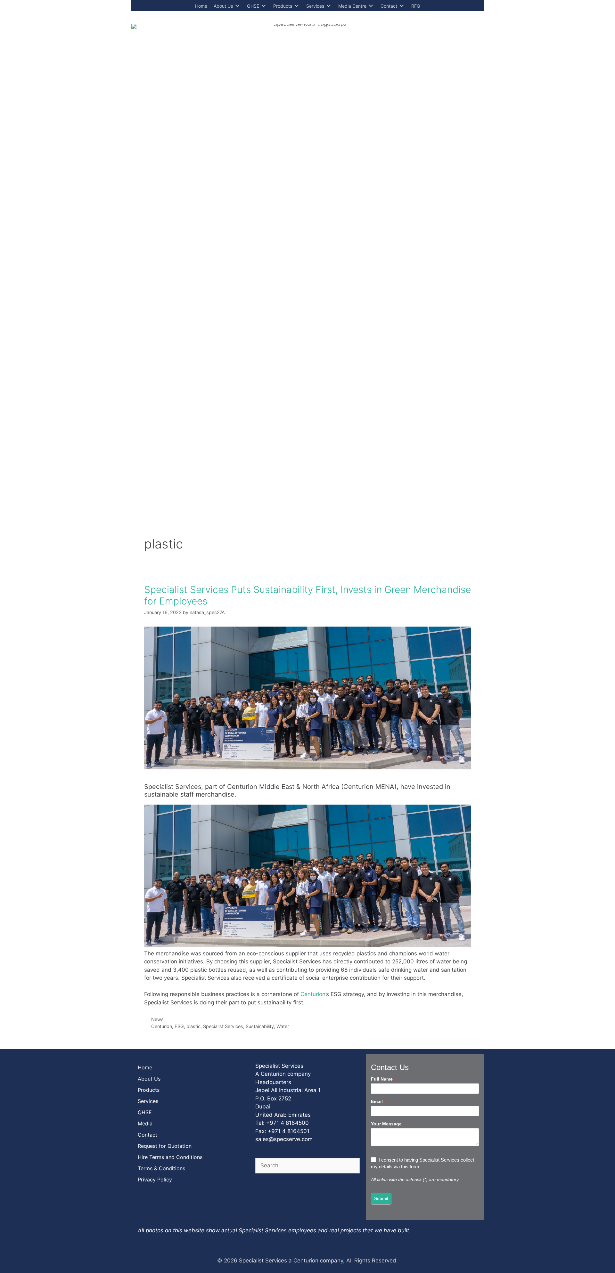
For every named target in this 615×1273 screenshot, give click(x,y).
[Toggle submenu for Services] (328, 6)
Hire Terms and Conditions (170, 1157)
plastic (193, 1026)
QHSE (145, 1112)
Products (149, 1090)
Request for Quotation (165, 1146)
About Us (149, 1078)
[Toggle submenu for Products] (296, 6)
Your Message (388, 1123)
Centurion (312, 994)
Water (282, 1026)
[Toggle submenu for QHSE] (263, 6)
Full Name (383, 1079)
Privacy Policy (155, 1179)
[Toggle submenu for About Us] (237, 6)
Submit (381, 1198)
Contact (147, 1134)
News (157, 1019)
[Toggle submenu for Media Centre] (371, 6)
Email (378, 1101)
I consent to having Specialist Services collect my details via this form (422, 1163)
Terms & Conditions (161, 1168)
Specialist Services (223, 1026)
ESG (179, 1026)
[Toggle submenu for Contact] (402, 6)
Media (145, 1123)
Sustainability (260, 1026)
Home (145, 1067)
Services (148, 1101)
